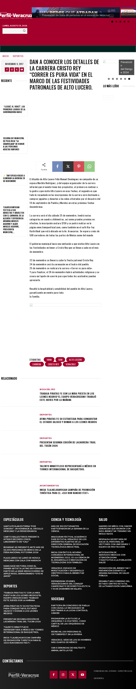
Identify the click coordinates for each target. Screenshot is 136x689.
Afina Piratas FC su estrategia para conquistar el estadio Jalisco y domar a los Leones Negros (68, 420)
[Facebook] (7, 69)
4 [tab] (124, 22)
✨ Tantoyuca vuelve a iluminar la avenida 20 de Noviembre (14, 178)
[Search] (24, 31)
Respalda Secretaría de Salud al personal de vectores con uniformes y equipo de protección (114, 543)
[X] (17, 69)
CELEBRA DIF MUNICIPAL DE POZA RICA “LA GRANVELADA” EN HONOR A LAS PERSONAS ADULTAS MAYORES (13, 144)
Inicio (5, 56)
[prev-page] (105, 97)
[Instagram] (12, 69)
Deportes (18, 56)
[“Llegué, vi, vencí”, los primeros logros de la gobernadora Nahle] (14, 94)
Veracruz (71, 364)
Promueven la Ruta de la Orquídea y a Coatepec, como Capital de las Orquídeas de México (68, 622)
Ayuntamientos (49, 486)
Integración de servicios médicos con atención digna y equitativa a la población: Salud (115, 557)
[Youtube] (22, 69)
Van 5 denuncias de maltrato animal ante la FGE (68, 649)
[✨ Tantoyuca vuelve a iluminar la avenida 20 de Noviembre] (14, 163)
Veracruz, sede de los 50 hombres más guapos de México (71, 641)
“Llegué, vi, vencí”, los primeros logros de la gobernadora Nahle (14, 109)
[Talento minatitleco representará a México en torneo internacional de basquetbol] (19, 466)
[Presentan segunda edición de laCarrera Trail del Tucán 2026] (19, 442)
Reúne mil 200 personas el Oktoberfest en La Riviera (66, 632)
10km (49, 359)
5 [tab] (128, 22)
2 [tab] (116, 22)
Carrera (36, 364)
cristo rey (53, 364)
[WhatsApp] (89, 166)
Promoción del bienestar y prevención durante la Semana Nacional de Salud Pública (115, 572)
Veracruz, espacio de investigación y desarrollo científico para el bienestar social (67, 572)
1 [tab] (112, 22)
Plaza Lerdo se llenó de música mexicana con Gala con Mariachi (22, 559)
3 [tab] (120, 22)
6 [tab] (129, 79)
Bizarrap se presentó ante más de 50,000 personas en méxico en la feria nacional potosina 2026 (24, 550)
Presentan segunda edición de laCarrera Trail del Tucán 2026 (68, 443)
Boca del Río (47, 389)
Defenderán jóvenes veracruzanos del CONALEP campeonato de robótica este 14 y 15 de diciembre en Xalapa (70, 585)
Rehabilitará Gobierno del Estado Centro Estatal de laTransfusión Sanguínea (115, 584)
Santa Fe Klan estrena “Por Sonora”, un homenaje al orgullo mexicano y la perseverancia (23, 529)
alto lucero (75, 359)
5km (60, 359)
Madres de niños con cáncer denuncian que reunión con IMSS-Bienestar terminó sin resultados (115, 530)
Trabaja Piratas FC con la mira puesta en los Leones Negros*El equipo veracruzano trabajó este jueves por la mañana (68, 396)
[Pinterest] (78, 166)
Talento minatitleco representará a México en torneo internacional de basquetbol (68, 467)
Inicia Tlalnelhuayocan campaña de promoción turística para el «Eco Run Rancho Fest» (67, 491)
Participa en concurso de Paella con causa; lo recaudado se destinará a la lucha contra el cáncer (70, 609)
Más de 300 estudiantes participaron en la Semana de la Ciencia (70, 529)
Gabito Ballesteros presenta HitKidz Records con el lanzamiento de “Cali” (21, 539)
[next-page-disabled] (111, 97)
